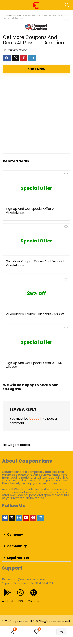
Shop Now (36, 69)
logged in (35, 418)
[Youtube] (26, 518)
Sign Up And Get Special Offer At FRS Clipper (34, 365)
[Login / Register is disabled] (61, 631)
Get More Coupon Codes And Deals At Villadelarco (35, 263)
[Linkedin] (40, 518)
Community (17, 546)
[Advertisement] (36, 114)
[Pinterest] (33, 518)
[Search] (67, 5)
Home (7, 15)
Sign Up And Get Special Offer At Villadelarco (31, 210)
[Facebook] (5, 518)
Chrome (34, 601)
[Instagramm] (19, 518)
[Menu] (4, 5)
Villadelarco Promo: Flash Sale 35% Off (35, 314)
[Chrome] (33, 592)
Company (15, 534)
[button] (36, 534)
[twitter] (12, 518)
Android (7, 601)
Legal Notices (18, 558)
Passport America (16, 50)
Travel (17, 15)
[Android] (7, 592)
